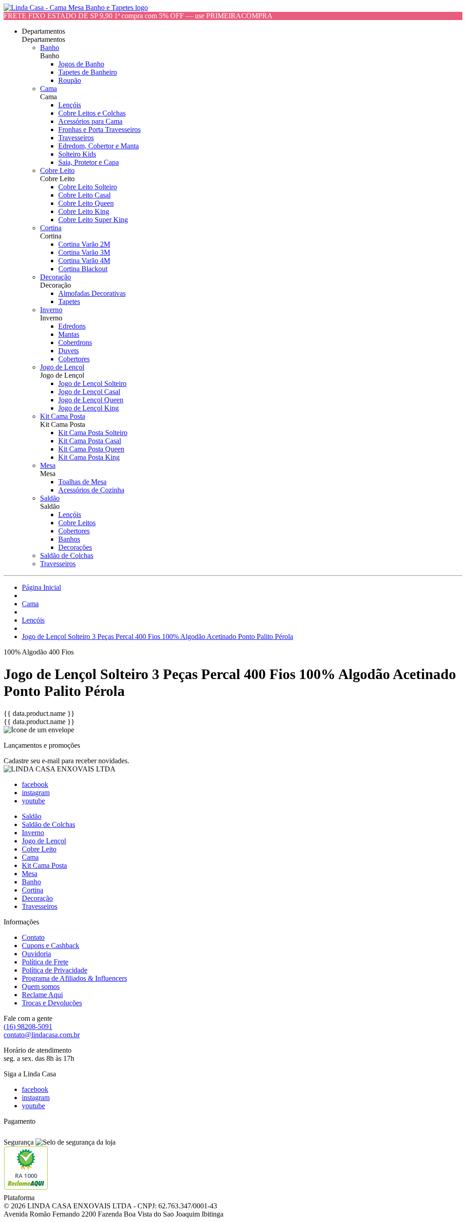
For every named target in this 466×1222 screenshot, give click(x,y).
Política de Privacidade (54, 970)
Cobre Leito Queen (86, 203)
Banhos (69, 539)
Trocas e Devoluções (52, 1003)
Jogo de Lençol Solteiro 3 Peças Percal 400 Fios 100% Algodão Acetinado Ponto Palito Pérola (157, 636)
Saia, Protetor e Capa (88, 162)
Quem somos (41, 986)
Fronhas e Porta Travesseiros (99, 129)
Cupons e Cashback (50, 945)
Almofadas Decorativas (92, 293)
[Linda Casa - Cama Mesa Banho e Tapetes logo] (76, 7)
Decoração (55, 277)
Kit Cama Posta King (89, 457)
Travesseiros (76, 138)
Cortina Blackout (82, 269)
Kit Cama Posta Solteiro (92, 432)
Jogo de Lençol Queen (90, 400)
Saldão (50, 498)
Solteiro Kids (77, 154)
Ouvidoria (36, 954)
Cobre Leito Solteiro (87, 187)
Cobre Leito (57, 170)
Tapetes (69, 301)
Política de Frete (45, 962)
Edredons (72, 326)
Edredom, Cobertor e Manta (98, 146)
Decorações (75, 547)
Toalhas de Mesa (82, 482)
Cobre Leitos (77, 523)
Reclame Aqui (42, 995)
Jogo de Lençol (62, 367)
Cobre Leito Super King (93, 219)
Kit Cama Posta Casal (89, 441)
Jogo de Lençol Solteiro (92, 383)
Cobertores (74, 359)
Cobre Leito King (83, 211)
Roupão (69, 80)
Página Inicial (41, 587)
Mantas (68, 334)
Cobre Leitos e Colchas (92, 113)
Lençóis (69, 105)
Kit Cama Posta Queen (91, 449)
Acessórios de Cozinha (91, 490)
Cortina (50, 228)
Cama (48, 88)
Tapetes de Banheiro (87, 72)
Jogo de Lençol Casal (89, 392)
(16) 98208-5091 (28, 1026)
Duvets (68, 351)
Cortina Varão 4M (84, 260)
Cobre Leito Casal (84, 195)
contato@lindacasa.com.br (42, 1035)
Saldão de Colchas (66, 555)
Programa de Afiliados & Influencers (74, 978)
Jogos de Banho (81, 64)
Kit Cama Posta (62, 416)
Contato (33, 937)
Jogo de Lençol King (88, 408)
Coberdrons (75, 342)
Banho (49, 47)
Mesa (48, 465)
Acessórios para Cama (90, 121)
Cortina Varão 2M (84, 244)
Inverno (51, 310)
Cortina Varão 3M (84, 252)
